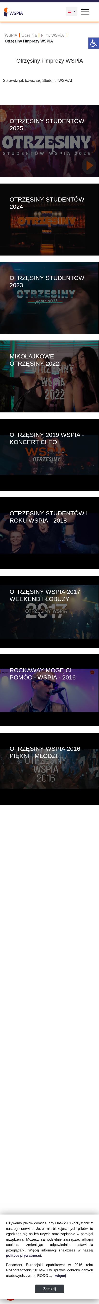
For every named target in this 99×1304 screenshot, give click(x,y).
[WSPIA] (13, 11)
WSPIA (11, 35)
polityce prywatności (23, 1255)
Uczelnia (29, 35)
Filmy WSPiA (52, 35)
